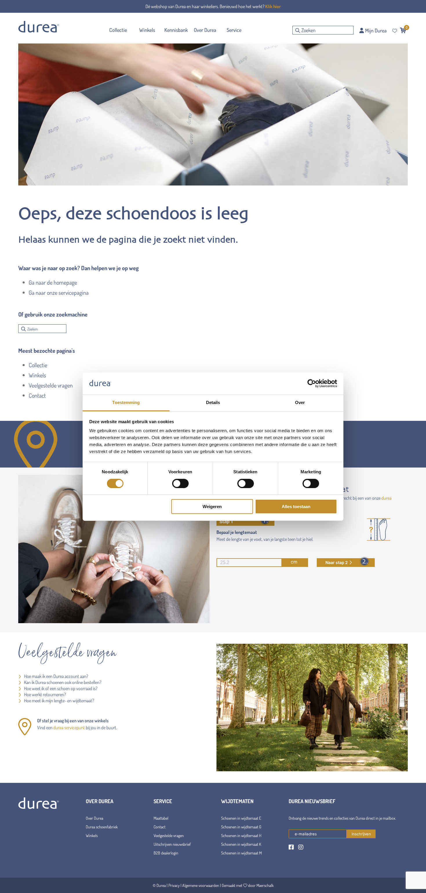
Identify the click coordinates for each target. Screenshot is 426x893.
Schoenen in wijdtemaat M (241, 852)
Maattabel (161, 818)
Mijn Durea (375, 30)
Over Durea (94, 818)
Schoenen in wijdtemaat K (241, 844)
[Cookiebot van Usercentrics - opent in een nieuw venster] (311, 383)
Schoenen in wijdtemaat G (241, 826)
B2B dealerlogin (166, 852)
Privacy (174, 885)
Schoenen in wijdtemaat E (241, 818)
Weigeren (212, 506)
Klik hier (273, 6)
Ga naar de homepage (53, 282)
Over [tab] (300, 402)
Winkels (37, 375)
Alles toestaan (296, 506)
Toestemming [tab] (126, 402)
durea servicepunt (69, 727)
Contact (37, 395)
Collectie (38, 365)
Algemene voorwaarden (200, 885)
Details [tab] (213, 402)
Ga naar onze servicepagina (59, 292)
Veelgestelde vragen (51, 385)
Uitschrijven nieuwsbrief (172, 844)
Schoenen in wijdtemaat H (241, 835)
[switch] (180, 483)
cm (294, 562)
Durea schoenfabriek (102, 826)
